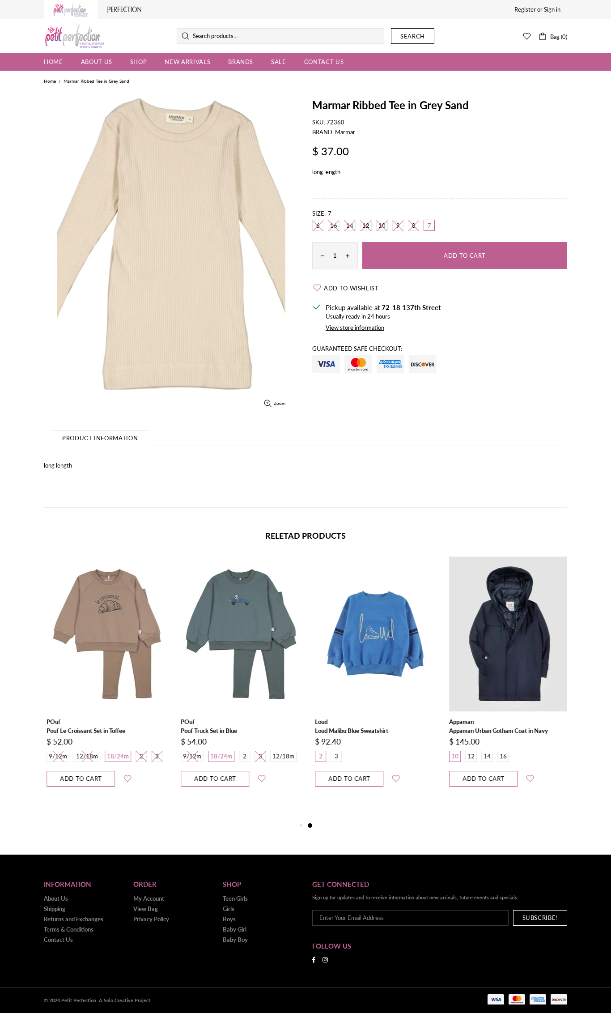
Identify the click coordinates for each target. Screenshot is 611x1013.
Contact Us (58, 939)
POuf (51, 721)
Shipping (54, 908)
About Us (56, 898)
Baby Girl (234, 929)
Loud (318, 721)
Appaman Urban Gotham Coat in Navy (495, 730)
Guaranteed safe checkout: (357, 348)
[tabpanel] (373, 680)
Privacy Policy (151, 919)
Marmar (345, 132)
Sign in (552, 9)
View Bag (145, 908)
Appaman (458, 721)
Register (525, 9)
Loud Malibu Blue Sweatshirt (349, 730)
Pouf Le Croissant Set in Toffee (83, 730)
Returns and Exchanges (73, 919)
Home (50, 81)
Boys (229, 919)
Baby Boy (235, 939)
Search (412, 36)
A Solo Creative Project (124, 1000)
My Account (148, 898)
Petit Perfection (74, 36)
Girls (228, 908)
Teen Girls (235, 898)
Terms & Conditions (68, 929)
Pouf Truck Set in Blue (206, 730)
